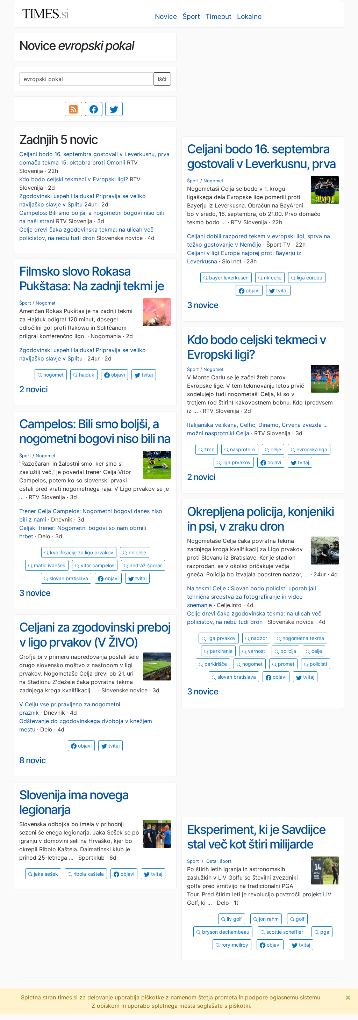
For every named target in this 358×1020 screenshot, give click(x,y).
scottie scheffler (284, 932)
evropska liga (311, 449)
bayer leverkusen (228, 277)
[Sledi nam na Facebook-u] (93, 109)
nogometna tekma (302, 638)
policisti (317, 664)
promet (285, 664)
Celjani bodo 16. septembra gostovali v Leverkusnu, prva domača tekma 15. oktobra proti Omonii (261, 171)
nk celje (272, 277)
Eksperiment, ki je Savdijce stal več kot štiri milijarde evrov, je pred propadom (256, 844)
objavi (251, 290)
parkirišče (215, 664)
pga (324, 932)
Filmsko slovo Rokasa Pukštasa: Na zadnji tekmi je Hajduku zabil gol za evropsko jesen (91, 293)
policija (287, 651)
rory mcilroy (234, 945)
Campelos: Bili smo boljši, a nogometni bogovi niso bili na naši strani (94, 438)
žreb (209, 449)
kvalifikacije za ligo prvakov (81, 552)
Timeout (218, 16)
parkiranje (220, 651)
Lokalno (249, 16)
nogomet (53, 375)
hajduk (86, 375)
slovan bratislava (68, 578)
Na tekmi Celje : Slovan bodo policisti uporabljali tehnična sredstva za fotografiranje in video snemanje (251, 597)
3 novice (202, 305)
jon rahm (268, 919)
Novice (166, 16)
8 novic (32, 760)
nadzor (258, 638)
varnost (255, 651)
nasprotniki (242, 449)
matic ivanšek (49, 565)
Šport (191, 16)
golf (299, 919)
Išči (162, 78)
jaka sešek (45, 874)
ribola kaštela (88, 874)
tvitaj (281, 290)
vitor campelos (96, 565)
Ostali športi (219, 861)
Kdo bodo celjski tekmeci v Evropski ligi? (73, 179)
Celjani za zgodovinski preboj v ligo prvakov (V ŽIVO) (94, 634)
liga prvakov (236, 462)
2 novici (33, 389)
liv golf (233, 919)
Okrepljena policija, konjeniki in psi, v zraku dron (260, 519)
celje (275, 449)
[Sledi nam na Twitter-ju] (114, 109)
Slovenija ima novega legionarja (73, 802)
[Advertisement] (262, 82)
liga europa (308, 277)
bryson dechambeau (225, 932)
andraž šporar (145, 565)
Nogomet (213, 180)
